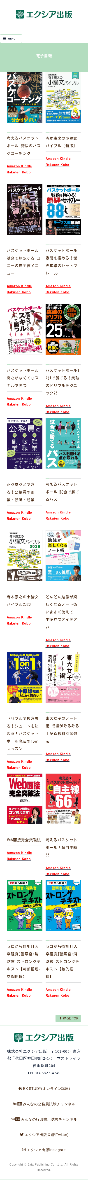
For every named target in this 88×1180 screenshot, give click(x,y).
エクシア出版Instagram (47, 1149)
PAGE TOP (70, 1018)
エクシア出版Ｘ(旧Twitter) (47, 1134)
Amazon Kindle (19, 166)
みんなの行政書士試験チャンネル (49, 1119)
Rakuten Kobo (19, 292)
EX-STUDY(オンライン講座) (46, 1088)
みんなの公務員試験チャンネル (49, 1103)
